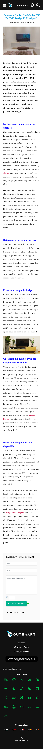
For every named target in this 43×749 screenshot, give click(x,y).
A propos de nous (21, 651)
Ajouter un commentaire (17, 603)
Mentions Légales (21, 647)
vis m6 (6, 173)
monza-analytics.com (12, 669)
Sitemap (21, 643)
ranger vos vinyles (15, 512)
